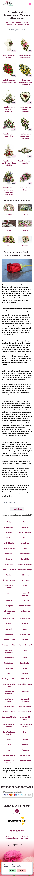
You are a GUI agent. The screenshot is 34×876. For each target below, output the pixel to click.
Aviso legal (3, 837)
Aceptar (12, 870)
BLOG (18, 831)
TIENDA (12, 831)
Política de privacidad (12, 838)
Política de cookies (27, 837)
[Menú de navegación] (30, 4)
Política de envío (23, 838)
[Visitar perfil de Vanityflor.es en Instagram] (17, 811)
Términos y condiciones (14, 837)
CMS (22, 831)
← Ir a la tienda (17, 509)
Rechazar (21, 870)
